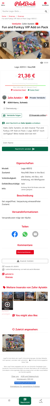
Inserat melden (25, 261)
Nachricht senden (25, 149)
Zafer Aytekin (15, 97)
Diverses (12, 16)
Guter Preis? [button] (33, 90)
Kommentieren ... (25, 252)
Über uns (15, 376)
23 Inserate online (37, 115)
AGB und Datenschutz (30, 376)
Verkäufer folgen (12, 115)
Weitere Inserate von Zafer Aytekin (25, 287)
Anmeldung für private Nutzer (25, 383)
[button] (3, 4)
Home (4, 16)
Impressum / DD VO (25, 379)
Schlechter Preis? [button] (18, 90)
